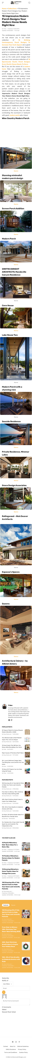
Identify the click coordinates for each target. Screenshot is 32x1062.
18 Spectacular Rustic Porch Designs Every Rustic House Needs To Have (16, 61)
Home (4, 8)
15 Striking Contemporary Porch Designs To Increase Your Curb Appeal (16, 42)
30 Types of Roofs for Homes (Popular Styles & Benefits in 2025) (12, 731)
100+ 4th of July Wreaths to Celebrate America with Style (12, 808)
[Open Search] (29, 2)
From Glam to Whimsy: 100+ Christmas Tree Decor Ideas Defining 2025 (12, 792)
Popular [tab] (13, 905)
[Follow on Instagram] (16, 1041)
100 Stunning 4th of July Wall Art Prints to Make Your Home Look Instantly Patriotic (13, 785)
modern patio (14, 115)
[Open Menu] (3, 2)
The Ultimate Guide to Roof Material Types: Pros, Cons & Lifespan (11, 738)
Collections (12, 8)
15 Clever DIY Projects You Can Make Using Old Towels (12, 770)
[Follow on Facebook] (12, 1041)
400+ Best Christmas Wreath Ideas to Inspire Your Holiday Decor (12, 800)
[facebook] (9, 720)
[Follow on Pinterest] (12, 720)
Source (16, 171)
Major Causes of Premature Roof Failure (13, 753)
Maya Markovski (8, 891)
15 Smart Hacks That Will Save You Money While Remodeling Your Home (12, 746)
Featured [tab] (5, 905)
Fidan (5, 28)
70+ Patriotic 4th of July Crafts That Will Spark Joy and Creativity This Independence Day (13, 824)
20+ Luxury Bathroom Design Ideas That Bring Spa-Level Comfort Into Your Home (13, 762)
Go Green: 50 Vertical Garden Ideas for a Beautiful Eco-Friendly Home (13, 815)
